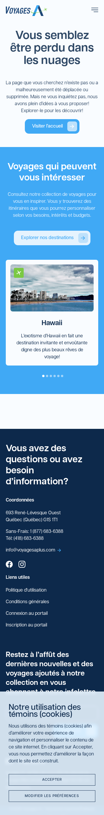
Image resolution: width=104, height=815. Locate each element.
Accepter (52, 780)
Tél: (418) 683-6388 (25, 538)
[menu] (94, 10)
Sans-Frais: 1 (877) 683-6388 (34, 531)
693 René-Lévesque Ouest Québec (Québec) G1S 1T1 (33, 516)
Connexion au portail (27, 613)
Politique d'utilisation (26, 590)
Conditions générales (27, 602)
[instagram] (21, 565)
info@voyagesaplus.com (30, 550)
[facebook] (9, 565)
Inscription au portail (26, 625)
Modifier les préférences (52, 796)
